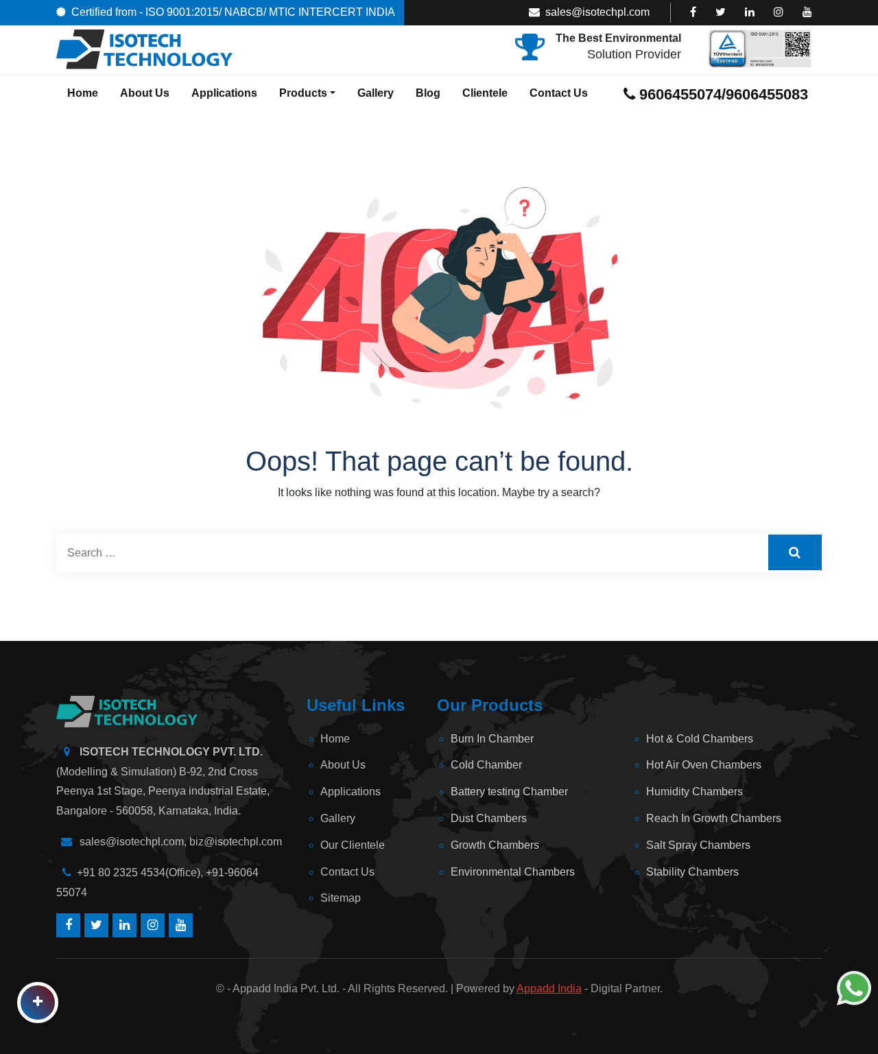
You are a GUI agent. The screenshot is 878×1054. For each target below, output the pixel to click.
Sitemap (340, 898)
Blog (428, 93)
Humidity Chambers (694, 791)
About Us (144, 93)
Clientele (485, 93)
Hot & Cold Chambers (699, 739)
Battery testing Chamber (509, 791)
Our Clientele (352, 845)
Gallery (375, 93)
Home (82, 93)
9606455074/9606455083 (721, 94)
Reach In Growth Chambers (713, 818)
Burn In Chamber (492, 739)
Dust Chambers (489, 818)
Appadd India (549, 988)
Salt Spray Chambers (698, 845)
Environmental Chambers (513, 872)
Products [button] (303, 93)
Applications (224, 93)
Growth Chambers (495, 845)
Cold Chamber (486, 765)
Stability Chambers (692, 872)
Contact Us (559, 93)
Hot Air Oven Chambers (703, 765)
